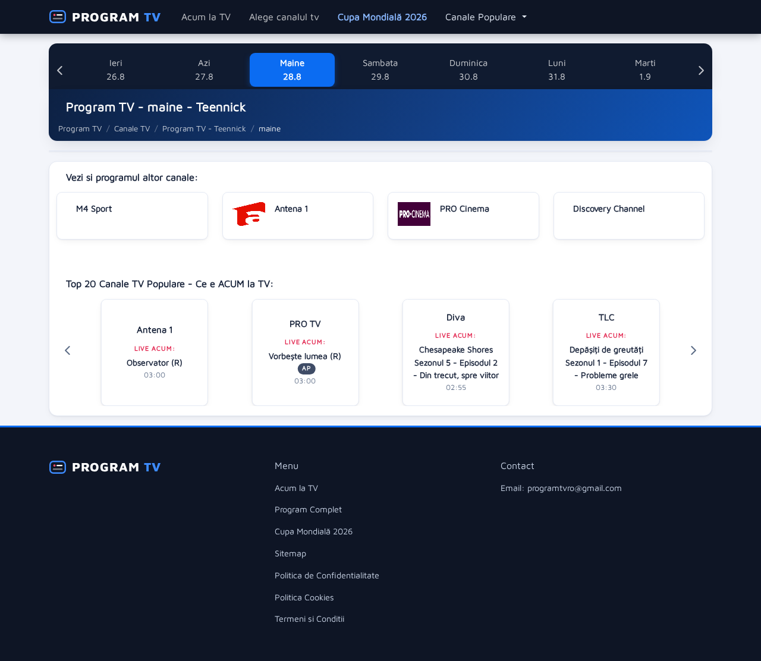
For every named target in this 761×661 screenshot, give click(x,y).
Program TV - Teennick (204, 128)
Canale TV (132, 128)
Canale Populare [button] (482, 16)
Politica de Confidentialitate (327, 575)
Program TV (80, 128)
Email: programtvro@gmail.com (561, 488)
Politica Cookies (304, 597)
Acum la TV (206, 16)
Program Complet (308, 509)
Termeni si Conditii (309, 618)
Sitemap (290, 553)
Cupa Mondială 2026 (382, 16)
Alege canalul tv (284, 16)
